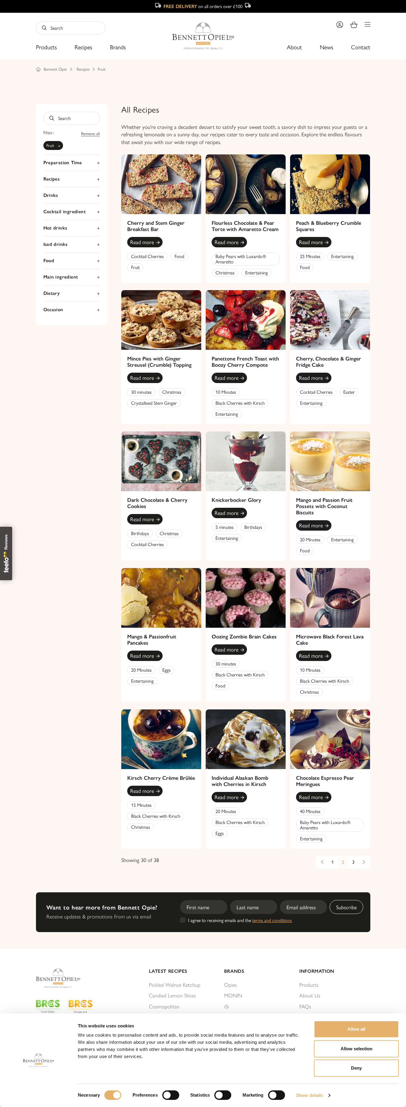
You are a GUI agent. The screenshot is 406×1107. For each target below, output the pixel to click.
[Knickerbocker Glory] (246, 461)
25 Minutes (310, 256)
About (294, 46)
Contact (360, 46)
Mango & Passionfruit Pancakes (151, 639)
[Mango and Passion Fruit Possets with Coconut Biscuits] (330, 461)
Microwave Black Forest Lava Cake (329, 639)
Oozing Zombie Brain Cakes (244, 636)
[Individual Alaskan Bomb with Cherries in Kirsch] (246, 739)
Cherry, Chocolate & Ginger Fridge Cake (328, 361)
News (326, 46)
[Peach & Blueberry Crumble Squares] (330, 184)
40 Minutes (310, 811)
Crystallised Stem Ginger (154, 402)
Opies (230, 984)
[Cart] (354, 24)
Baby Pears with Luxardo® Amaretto (240, 259)
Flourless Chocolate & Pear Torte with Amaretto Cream (245, 226)
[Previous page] (322, 862)
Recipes (83, 46)
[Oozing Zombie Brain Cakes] (246, 598)
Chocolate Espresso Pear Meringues (325, 781)
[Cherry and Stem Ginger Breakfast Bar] (161, 184)
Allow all (356, 1029)
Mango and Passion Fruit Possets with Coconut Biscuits (324, 506)
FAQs (305, 1006)
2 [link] (343, 862)
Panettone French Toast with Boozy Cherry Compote (245, 361)
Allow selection (356, 1048)
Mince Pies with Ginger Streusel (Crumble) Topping (159, 361)
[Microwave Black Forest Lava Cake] (330, 598)
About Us (309, 995)
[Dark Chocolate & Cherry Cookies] (161, 461)
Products (46, 46)
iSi (226, 1006)
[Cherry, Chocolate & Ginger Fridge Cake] (330, 320)
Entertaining (256, 272)
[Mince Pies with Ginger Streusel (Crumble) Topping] (161, 320)
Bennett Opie (55, 69)
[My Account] (339, 24)
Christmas (225, 272)
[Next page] (364, 862)
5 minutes (224, 527)
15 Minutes (141, 804)
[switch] (170, 1095)
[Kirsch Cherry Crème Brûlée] (161, 739)
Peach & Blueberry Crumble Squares (328, 226)
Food (179, 256)
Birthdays (140, 533)
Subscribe (346, 907)
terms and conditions (272, 920)
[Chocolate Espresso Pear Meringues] (330, 739)
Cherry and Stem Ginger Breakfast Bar (156, 226)
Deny (356, 1067)
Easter (349, 391)
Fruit (102, 69)
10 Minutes (225, 391)
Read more (142, 242)
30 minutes (141, 391)
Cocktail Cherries (147, 256)
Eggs (166, 669)
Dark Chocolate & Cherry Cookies (157, 503)
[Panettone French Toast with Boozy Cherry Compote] (246, 320)
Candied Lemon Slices (172, 995)
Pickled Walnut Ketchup (174, 984)
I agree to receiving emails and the (240, 920)
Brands (118, 46)
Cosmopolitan (164, 1006)
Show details (309, 1095)
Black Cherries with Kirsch (240, 402)
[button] (367, 24)
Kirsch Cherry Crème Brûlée (161, 778)
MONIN (233, 995)
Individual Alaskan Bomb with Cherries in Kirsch (240, 781)
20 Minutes (310, 539)
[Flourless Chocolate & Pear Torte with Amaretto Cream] (246, 184)
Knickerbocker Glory (236, 500)
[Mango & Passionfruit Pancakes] (161, 598)
